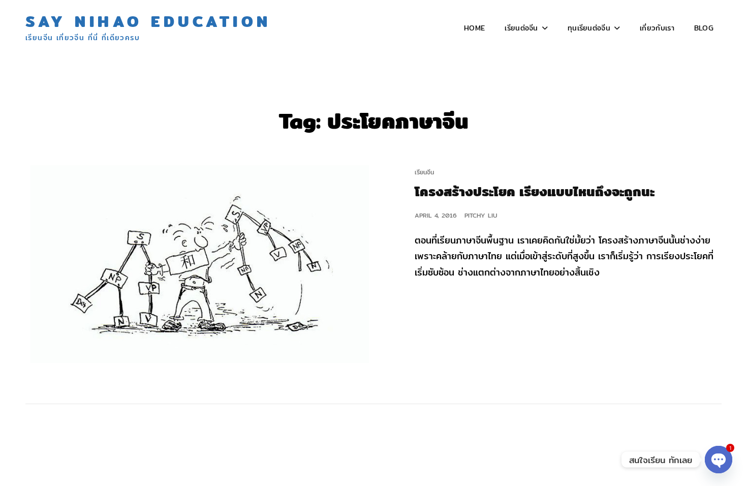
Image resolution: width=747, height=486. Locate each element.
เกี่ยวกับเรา (657, 28)
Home (474, 28)
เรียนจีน (424, 172)
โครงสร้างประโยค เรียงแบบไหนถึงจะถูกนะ (535, 191)
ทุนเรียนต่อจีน (589, 28)
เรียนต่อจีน (521, 28)
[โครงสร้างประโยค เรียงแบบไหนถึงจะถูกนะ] (199, 264)
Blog (703, 28)
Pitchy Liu (480, 215)
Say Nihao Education (148, 21)
